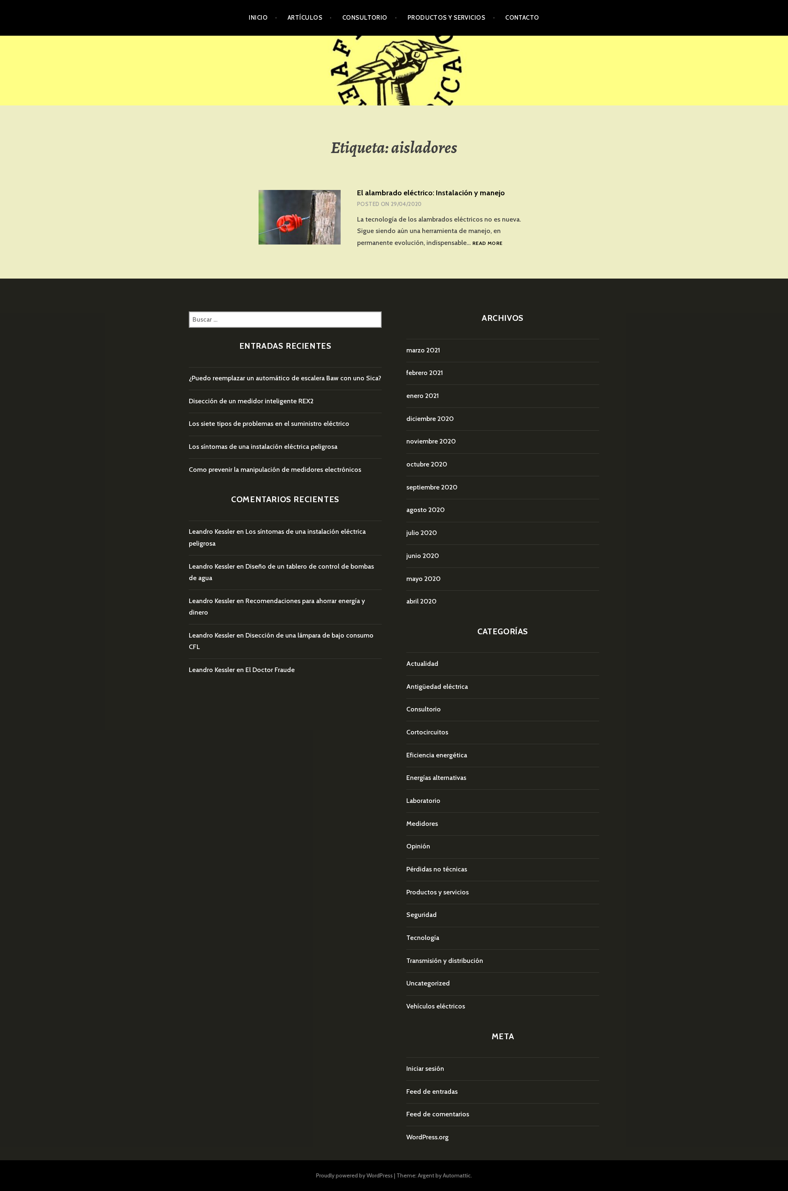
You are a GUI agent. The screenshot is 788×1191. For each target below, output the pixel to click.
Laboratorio (423, 801)
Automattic (457, 1175)
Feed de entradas (432, 1091)
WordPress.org (427, 1137)
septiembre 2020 (432, 487)
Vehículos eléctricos (435, 1006)
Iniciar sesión (425, 1068)
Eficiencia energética (436, 755)
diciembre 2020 (430, 419)
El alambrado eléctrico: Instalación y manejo (431, 192)
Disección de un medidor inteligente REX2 (251, 401)
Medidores (422, 824)
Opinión (418, 846)
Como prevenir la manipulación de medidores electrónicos (275, 469)
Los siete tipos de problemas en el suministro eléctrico (269, 423)
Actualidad (422, 664)
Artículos (305, 17)
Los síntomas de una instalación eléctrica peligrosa (263, 446)
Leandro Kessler (212, 531)
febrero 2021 (424, 373)
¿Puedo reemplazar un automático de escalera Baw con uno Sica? (285, 378)
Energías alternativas (436, 778)
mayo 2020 (423, 579)
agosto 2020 (425, 510)
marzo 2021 (423, 350)
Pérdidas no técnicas (436, 869)
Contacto (522, 17)
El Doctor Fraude (270, 670)
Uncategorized (428, 983)
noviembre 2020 (431, 441)
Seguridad (421, 915)
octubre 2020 (426, 464)
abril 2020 (421, 601)
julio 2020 (421, 533)
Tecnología (422, 938)
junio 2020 (422, 556)
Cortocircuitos (427, 732)
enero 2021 (422, 396)
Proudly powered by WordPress (354, 1175)
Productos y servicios (446, 17)
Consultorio (364, 17)
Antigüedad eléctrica (437, 686)
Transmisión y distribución (444, 961)
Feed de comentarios (437, 1114)
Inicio (258, 17)
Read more (487, 243)
